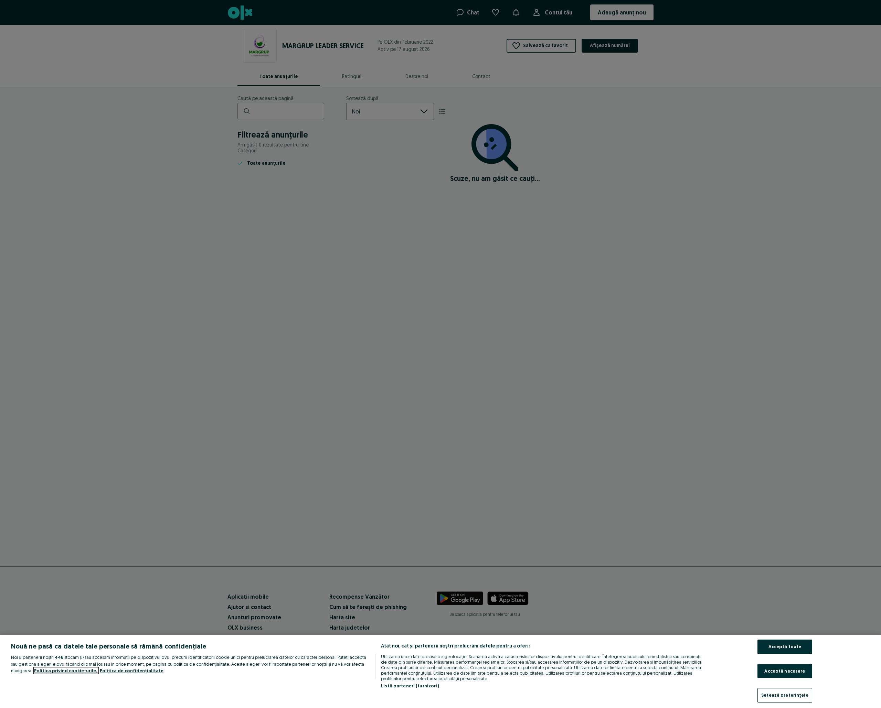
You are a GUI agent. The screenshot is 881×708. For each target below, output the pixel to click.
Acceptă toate (785, 646)
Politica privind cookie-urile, (66, 670)
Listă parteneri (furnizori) (410, 685)
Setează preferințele (784, 695)
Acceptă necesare (784, 671)
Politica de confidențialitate (131, 670)
